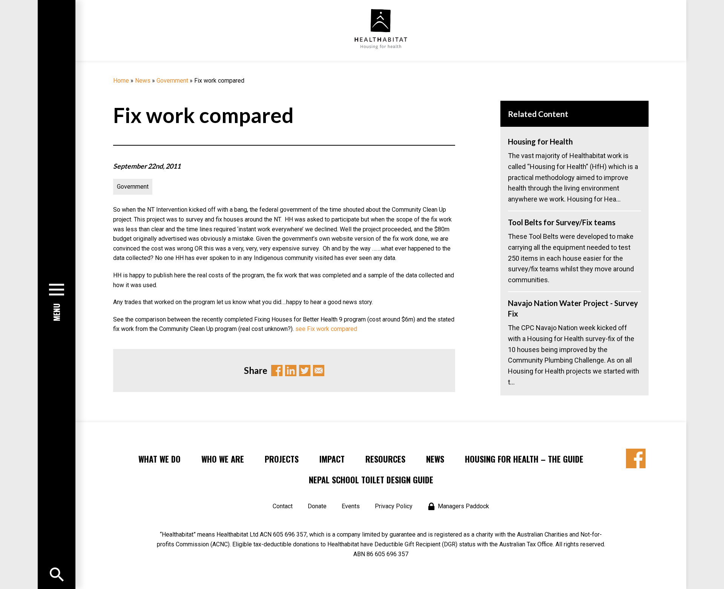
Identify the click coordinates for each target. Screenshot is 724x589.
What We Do (159, 459)
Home (121, 80)
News (142, 80)
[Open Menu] (57, 574)
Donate (317, 506)
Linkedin (290, 370)
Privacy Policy (394, 506)
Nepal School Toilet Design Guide (371, 480)
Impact (332, 459)
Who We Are (222, 459)
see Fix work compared (326, 328)
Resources (385, 459)
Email (318, 370)
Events (351, 506)
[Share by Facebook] (636, 458)
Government (172, 80)
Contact (283, 506)
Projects (282, 459)
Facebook (276, 370)
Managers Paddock (463, 506)
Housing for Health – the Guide (524, 459)
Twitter (304, 370)
